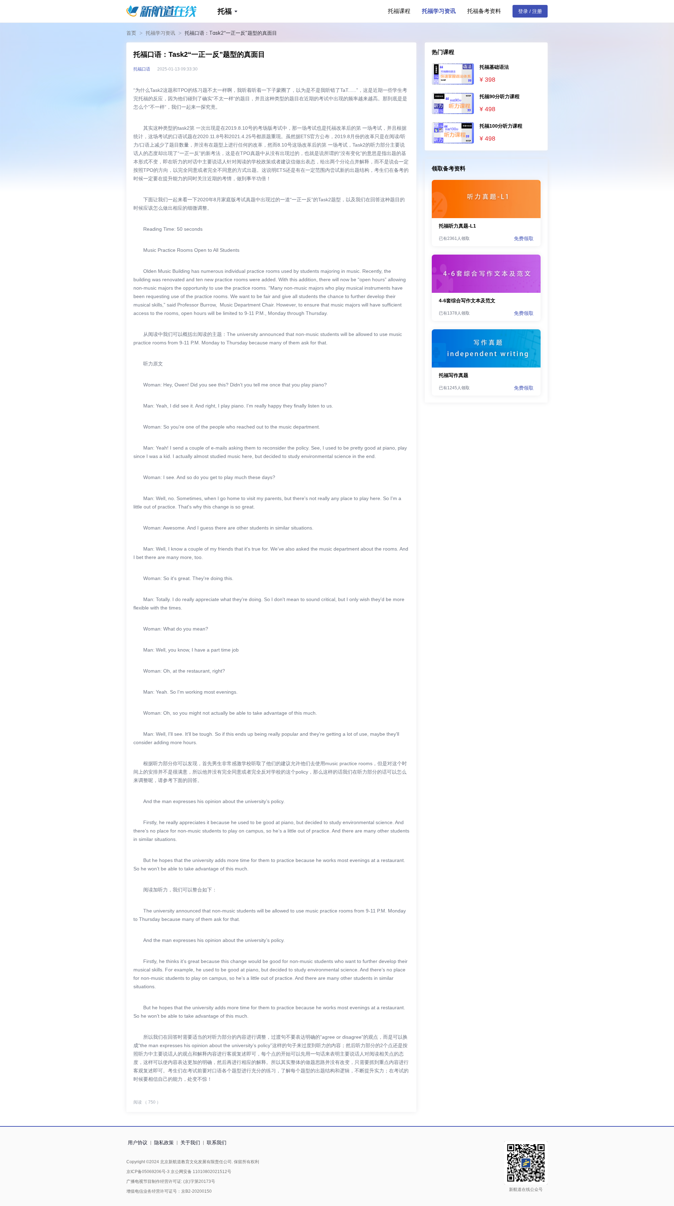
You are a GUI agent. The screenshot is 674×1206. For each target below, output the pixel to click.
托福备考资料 (484, 11)
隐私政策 (164, 1142)
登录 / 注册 (530, 11)
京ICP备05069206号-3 (148, 1171)
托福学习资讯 (439, 11)
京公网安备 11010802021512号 (200, 1171)
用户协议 (137, 1142)
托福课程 (399, 11)
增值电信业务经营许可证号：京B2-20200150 (169, 1191)
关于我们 (190, 1142)
